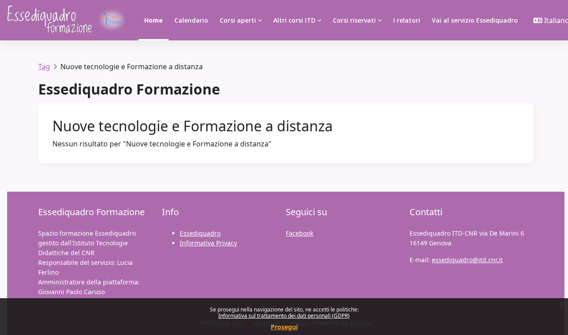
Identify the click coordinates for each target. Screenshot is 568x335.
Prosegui (284, 327)
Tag (44, 66)
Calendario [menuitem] (191, 20)
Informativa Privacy (208, 243)
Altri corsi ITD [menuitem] (294, 20)
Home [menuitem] (153, 20)
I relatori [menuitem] (406, 20)
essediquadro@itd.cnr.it (467, 260)
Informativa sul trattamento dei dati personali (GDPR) (284, 315)
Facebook (299, 233)
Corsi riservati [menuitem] (354, 20)
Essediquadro (200, 233)
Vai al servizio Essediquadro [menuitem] (475, 20)
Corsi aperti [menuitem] (238, 20)
